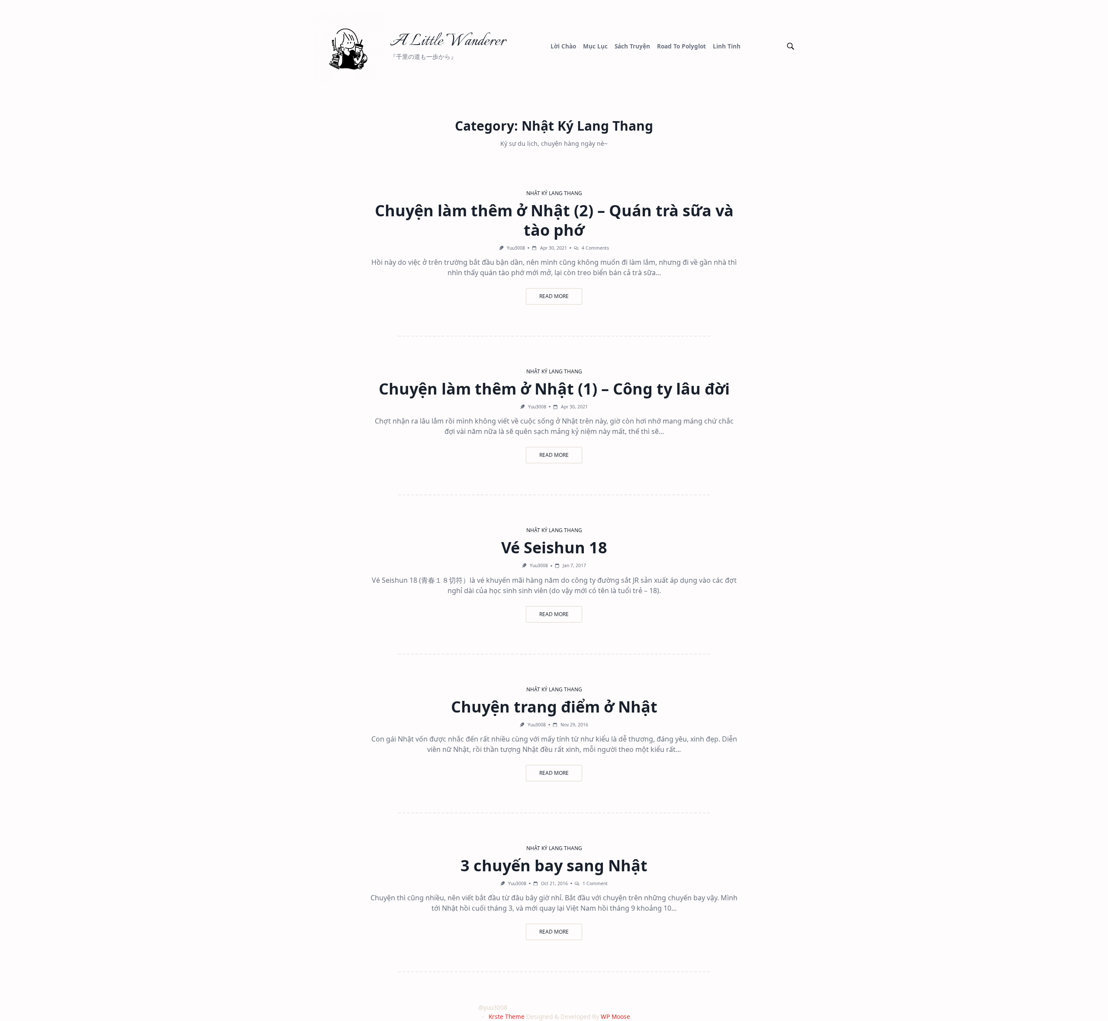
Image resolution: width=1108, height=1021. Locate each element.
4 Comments (595, 248)
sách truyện (632, 46)
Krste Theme (507, 1016)
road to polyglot (681, 46)
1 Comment (595, 883)
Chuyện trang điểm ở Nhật (554, 706)
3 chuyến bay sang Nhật (554, 865)
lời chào (563, 46)
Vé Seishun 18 (554, 547)
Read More (554, 296)
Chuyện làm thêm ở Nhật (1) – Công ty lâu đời (554, 388)
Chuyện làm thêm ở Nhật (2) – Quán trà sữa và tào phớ (554, 220)
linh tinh (727, 46)
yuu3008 (516, 248)
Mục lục (595, 46)
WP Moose (615, 1016)
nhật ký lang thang (554, 193)
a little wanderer (448, 42)
